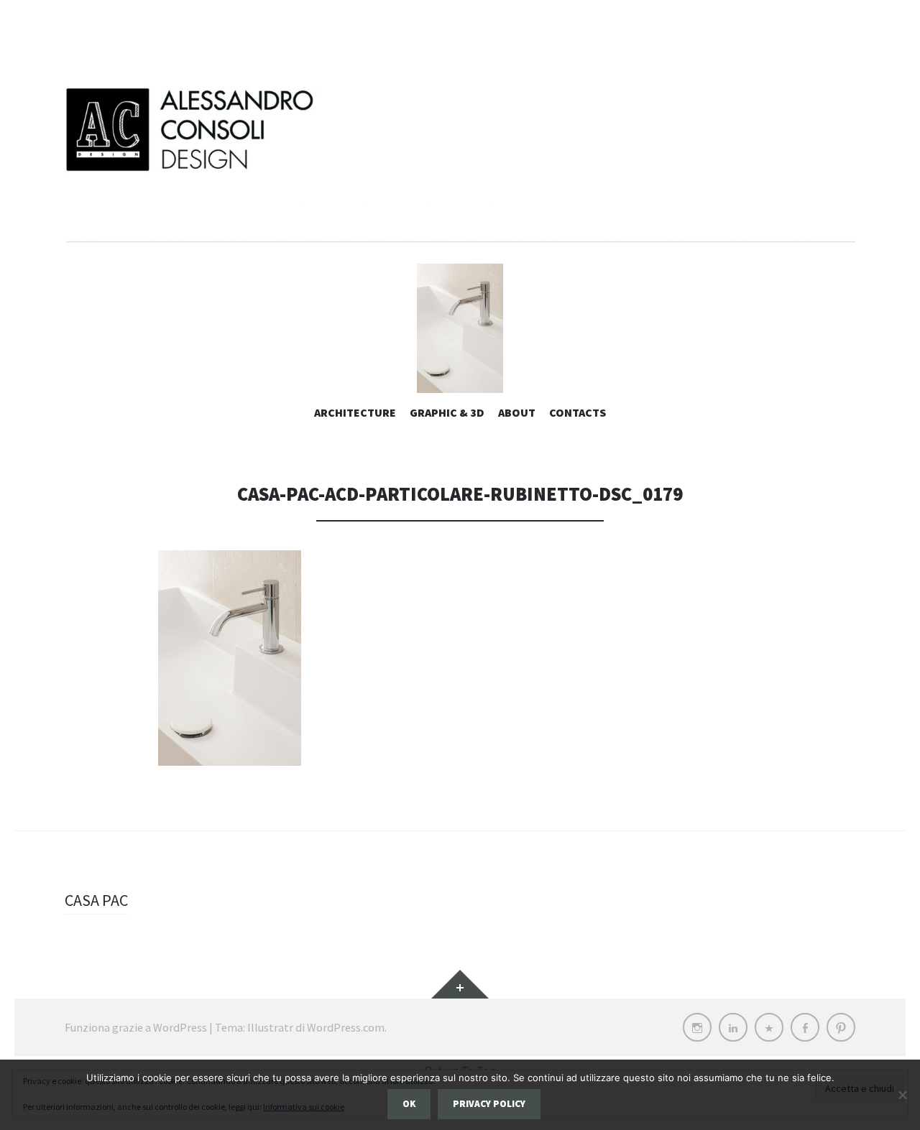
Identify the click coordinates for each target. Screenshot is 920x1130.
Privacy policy (489, 1104)
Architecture (355, 412)
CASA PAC (96, 900)
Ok (408, 1104)
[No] (902, 1095)
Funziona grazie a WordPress (136, 1027)
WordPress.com (346, 1027)
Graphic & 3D (447, 412)
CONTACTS (577, 412)
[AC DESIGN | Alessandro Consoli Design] (460, 161)
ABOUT (516, 412)
